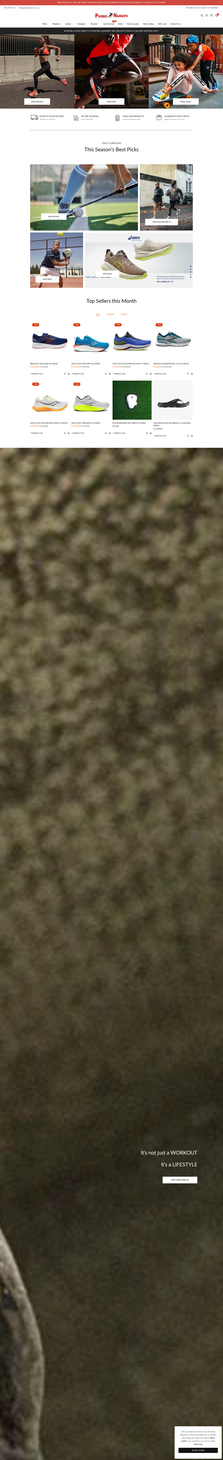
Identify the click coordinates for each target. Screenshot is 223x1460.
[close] (220, 3)
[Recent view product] (211, 15)
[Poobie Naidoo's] (111, 15)
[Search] (202, 15)
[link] (46, 24)
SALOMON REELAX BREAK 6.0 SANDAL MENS (172, 424)
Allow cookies (198, 1450)
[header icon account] (207, 15)
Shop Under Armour (180, 1180)
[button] (36, 373)
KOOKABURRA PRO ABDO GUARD (129, 423)
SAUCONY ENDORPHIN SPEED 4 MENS (49, 423)
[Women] (37, 71)
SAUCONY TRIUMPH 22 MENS (85, 363)
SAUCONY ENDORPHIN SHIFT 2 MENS (131, 363)
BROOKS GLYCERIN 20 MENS (44, 363)
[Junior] (186, 71)
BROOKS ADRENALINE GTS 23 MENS (171, 363)
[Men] (111, 71)
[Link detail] (84, 197)
